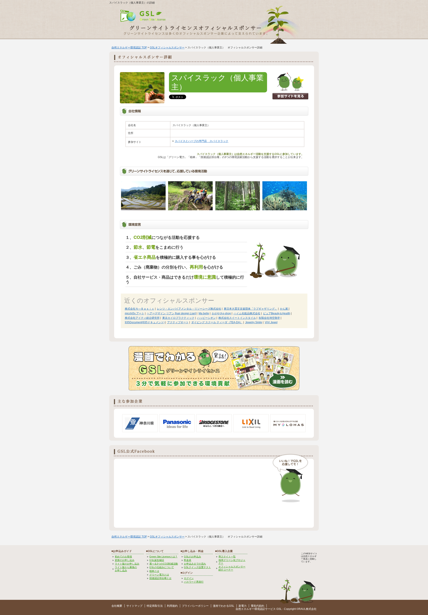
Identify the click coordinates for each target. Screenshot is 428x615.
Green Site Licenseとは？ (163, 556)
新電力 (243, 605)
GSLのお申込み (192, 556)
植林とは (154, 571)
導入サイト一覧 (227, 556)
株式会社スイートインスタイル (237, 317)
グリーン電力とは (159, 574)
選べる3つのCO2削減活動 (163, 563)
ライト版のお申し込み (127, 563)
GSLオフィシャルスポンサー (167, 47)
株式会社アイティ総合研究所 (142, 317)
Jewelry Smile (253, 322)
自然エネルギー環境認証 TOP (129, 47)
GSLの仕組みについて (161, 567)
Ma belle (204, 313)
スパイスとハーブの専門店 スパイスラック (201, 141)
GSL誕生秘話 (156, 560)
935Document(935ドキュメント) (145, 322)
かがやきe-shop (221, 313)
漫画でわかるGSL (223, 605)
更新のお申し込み (124, 560)
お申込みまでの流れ (195, 563)
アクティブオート (178, 322)
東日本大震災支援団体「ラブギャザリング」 (250, 308)
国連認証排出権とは (160, 578)
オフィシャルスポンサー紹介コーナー (231, 568)
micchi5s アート (134, 313)
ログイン (189, 578)
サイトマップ (134, 605)
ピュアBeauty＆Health (276, 313)
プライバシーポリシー (195, 605)
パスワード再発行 (194, 581)
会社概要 (116, 605)
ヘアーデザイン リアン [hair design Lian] (171, 313)
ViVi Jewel (271, 322)
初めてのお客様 (123, 556)
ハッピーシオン (206, 317)
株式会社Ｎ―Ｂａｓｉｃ (139, 308)
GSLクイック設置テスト (197, 567)
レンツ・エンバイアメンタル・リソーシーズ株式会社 (189, 308)
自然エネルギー (245, 609)
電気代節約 (257, 605)
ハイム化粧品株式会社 (247, 313)
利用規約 (172, 605)
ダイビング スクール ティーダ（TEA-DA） (217, 322)
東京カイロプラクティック (178, 317)
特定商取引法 (155, 605)
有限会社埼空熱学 (269, 317)
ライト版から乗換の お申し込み (126, 568)
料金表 (187, 560)
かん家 (284, 308)
